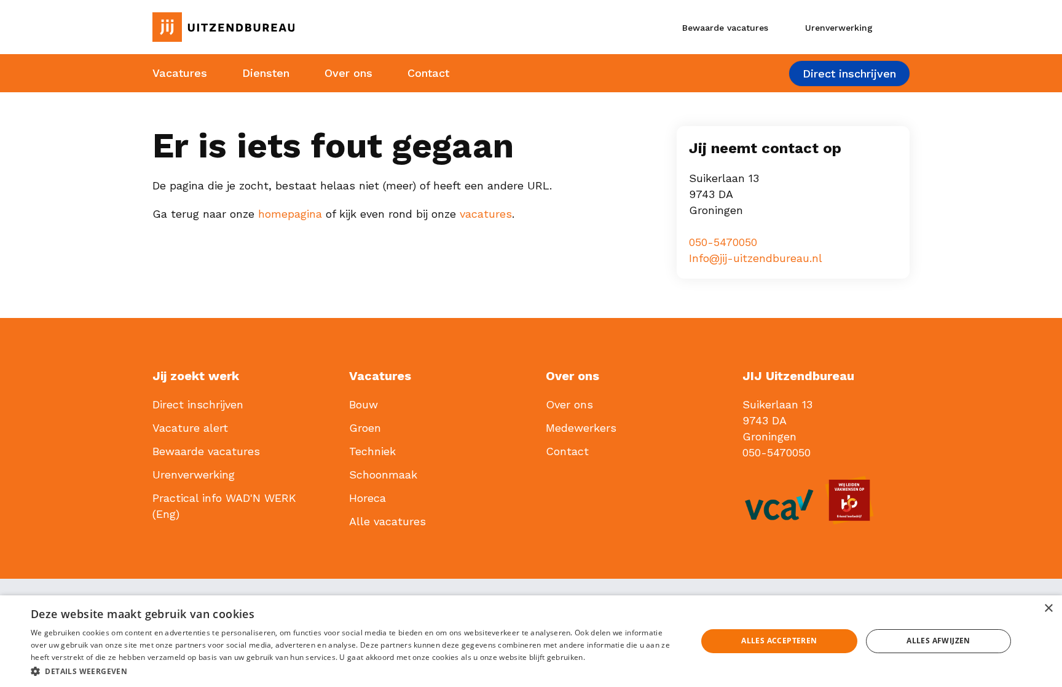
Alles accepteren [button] (779, 640)
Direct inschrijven (849, 73)
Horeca (367, 497)
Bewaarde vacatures (206, 451)
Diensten (265, 72)
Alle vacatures (387, 521)
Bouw (363, 404)
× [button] (1048, 608)
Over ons (348, 72)
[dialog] (531, 641)
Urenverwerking (193, 474)
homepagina (290, 213)
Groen (365, 427)
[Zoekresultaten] (900, 27)
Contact (428, 72)
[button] (354, 671)
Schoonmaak (383, 474)
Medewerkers (581, 427)
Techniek (372, 451)
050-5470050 (723, 242)
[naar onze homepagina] (268, 27)
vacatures (486, 213)
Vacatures (179, 72)
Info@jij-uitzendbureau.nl (755, 258)
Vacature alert (190, 427)
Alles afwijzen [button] (938, 640)
